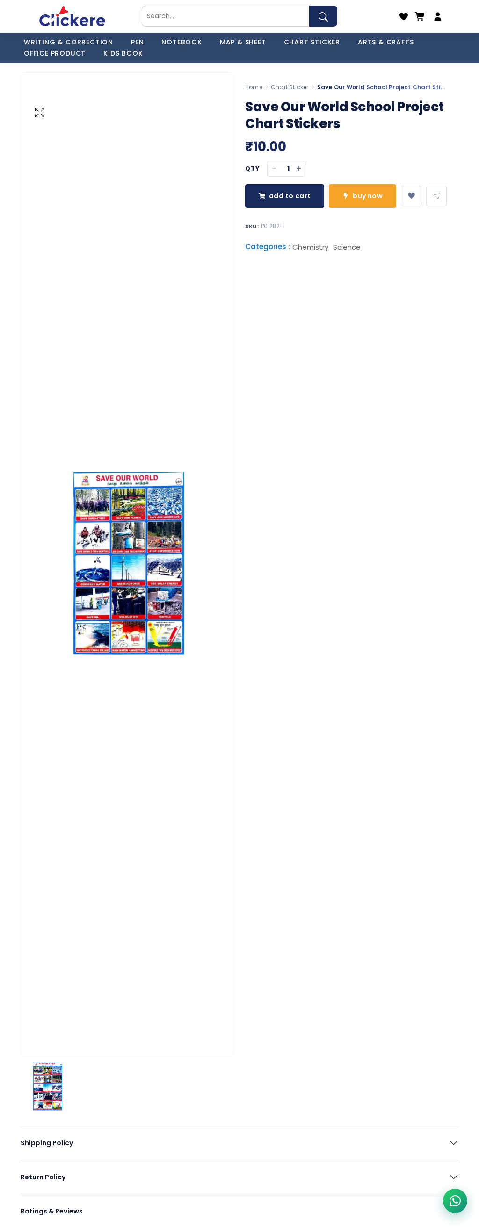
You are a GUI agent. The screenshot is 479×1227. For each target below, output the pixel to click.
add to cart (290, 196)
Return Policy (43, 1177)
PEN (137, 42)
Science (347, 247)
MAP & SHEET (243, 42)
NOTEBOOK (181, 42)
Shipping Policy (47, 1143)
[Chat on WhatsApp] (455, 1201)
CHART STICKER (312, 42)
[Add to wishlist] (411, 196)
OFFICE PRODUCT (55, 53)
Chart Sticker (290, 87)
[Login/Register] (438, 16)
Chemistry (310, 247)
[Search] (323, 16)
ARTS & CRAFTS (386, 42)
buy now (368, 196)
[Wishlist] (403, 16)
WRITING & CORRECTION (68, 42)
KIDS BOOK (123, 53)
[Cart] (420, 16)
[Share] (436, 196)
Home (253, 87)
